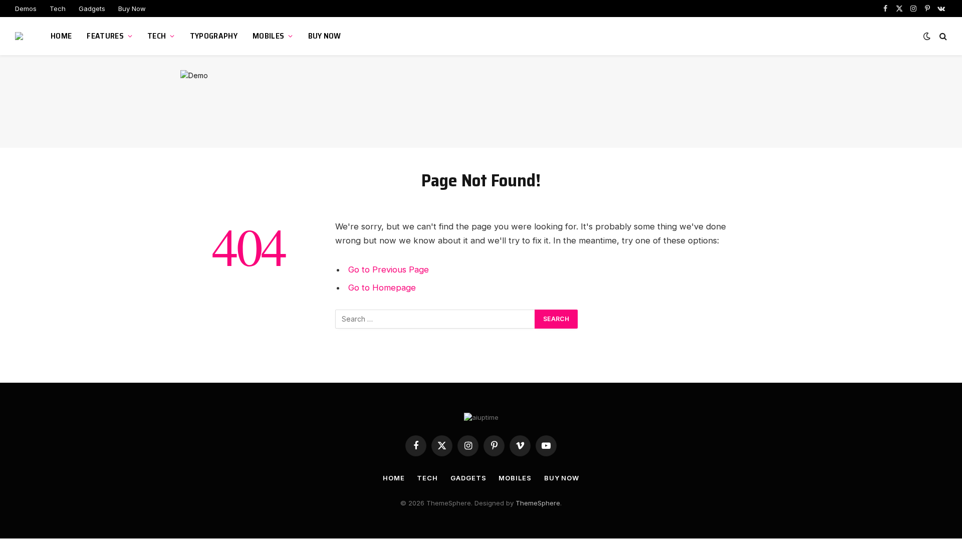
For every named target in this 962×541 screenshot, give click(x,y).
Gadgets (92, 9)
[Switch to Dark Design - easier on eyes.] (927, 36)
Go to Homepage (382, 288)
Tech (58, 9)
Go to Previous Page (388, 269)
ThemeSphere (538, 503)
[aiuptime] (20, 36)
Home (61, 36)
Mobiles (268, 36)
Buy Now (132, 9)
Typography (213, 36)
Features (105, 36)
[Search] (942, 36)
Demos (26, 9)
